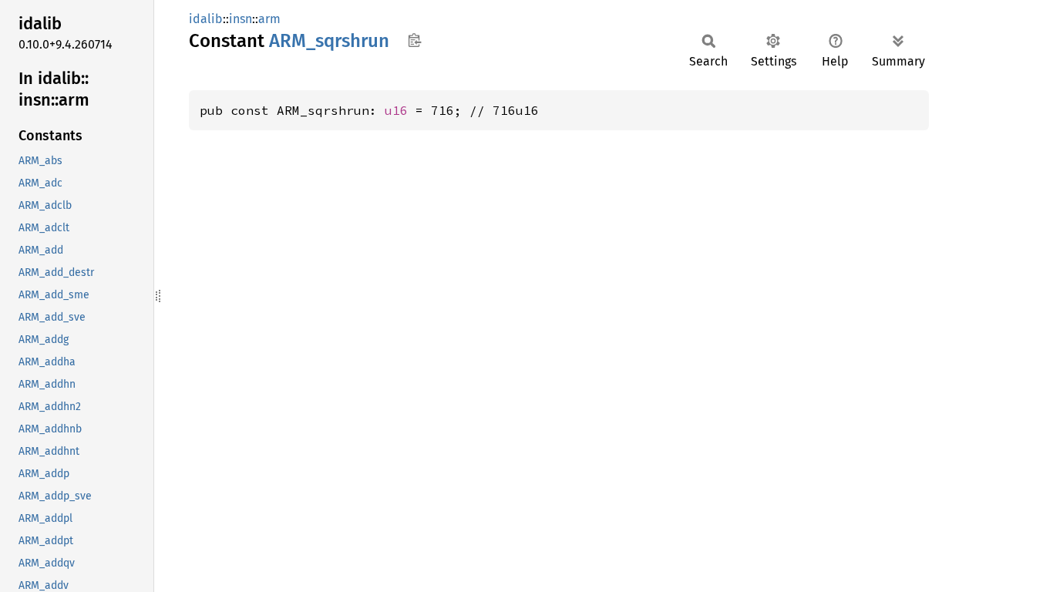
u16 (396, 110)
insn (240, 19)
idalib (206, 19)
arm (269, 19)
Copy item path (414, 40)
